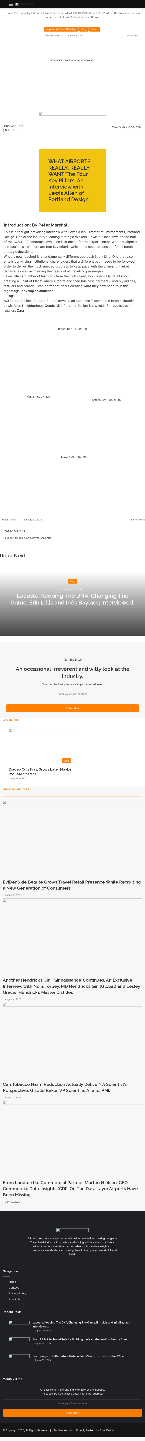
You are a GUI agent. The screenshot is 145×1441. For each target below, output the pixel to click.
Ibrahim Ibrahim (123, 301)
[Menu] (11, 5)
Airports (39, 301)
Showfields (97, 306)
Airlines (26, 301)
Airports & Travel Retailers (47, 13)
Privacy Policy (17, 1293)
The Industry (22, 13)
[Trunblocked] (24, 4)
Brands (51, 301)
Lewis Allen (12, 306)
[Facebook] (1, 1438)
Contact (14, 1287)
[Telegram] (9, 1438)
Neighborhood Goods (38, 306)
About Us (14, 1299)
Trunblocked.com (64, 1430)
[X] (4, 1438)
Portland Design (75, 306)
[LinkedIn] (10, 544)
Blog (83, 29)
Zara (20, 310)
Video (94, 29)
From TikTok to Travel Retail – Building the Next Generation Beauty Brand (80, 1339)
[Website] (6, 544)
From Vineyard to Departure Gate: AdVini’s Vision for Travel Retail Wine (78, 1356)
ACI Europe (12, 301)
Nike (59, 306)
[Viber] (11, 1438)
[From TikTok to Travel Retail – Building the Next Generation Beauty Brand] (19, 1344)
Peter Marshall (52, 35)
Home (9, 13)
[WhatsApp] (6, 1438)
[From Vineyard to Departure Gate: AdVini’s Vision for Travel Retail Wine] (19, 1361)
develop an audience (74, 301)
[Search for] (140, 5)
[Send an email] (61, 35)
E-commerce (100, 301)
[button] (72, 76)
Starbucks (114, 306)
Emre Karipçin (107, 1430)
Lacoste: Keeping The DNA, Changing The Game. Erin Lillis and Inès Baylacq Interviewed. (72, 599)
